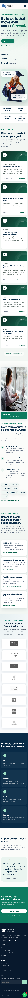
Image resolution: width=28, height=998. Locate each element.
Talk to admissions (7, 45)
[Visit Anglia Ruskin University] (14, 666)
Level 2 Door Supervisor (11, 300)
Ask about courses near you (10, 500)
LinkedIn (14, 940)
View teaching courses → (10, 552)
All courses (4, 947)
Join (24, 982)
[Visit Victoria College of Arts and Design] (14, 644)
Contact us (3, 955)
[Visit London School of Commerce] (14, 700)
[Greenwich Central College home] (7, 6)
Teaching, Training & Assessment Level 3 (10, 233)
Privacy (2, 995)
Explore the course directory (14, 353)
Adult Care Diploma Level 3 (12, 167)
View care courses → (9, 569)
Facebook (3, 940)
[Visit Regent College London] (14, 689)
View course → (21, 178)
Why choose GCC (5, 950)
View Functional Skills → (10, 605)
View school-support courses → (12, 586)
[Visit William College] (14, 655)
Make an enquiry (14, 911)
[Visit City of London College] (14, 723)
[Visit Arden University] (14, 678)
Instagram (9, 940)
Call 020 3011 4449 (14, 916)
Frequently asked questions (8, 952)
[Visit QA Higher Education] (14, 712)
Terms (7, 995)
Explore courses (7, 41)
